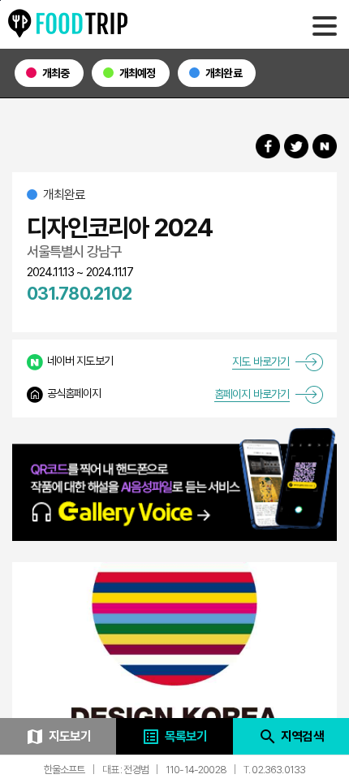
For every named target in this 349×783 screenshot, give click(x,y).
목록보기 (174, 736)
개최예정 (137, 73)
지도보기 (58, 736)
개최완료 (223, 73)
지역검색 (291, 736)
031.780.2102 (79, 293)
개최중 (56, 73)
